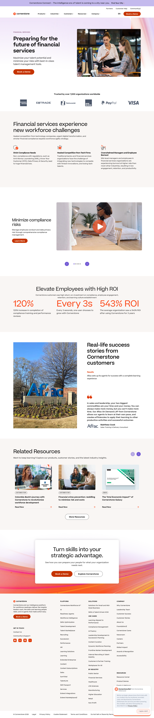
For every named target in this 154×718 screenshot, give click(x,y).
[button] (74, 263)
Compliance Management (98, 627)
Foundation (121, 626)
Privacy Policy (44, 714)
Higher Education (95, 694)
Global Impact (122, 647)
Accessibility (121, 656)
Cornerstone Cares (124, 631)
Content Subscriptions (68, 668)
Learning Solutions (67, 651)
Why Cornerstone (123, 605)
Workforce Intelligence (69, 618)
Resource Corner (123, 677)
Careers (120, 639)
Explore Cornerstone (88, 574)
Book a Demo (132, 14)
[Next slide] (87, 264)
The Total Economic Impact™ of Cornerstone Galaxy (119, 465)
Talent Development (68, 626)
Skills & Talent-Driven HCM (98, 612)
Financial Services (95, 678)
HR (61, 647)
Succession (64, 639)
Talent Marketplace (67, 631)
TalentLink (64, 681)
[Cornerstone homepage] (33, 601)
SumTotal (63, 677)
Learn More (20, 241)
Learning (63, 656)
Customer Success (124, 614)
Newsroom (121, 635)
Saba (62, 672)
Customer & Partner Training (99, 661)
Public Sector (93, 673)
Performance (65, 643)
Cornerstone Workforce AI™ (70, 605)
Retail (90, 699)
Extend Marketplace (68, 698)
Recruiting (64, 635)
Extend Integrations (67, 693)
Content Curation (95, 642)
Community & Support (21, 636)
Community (134, 9)
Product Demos (123, 681)
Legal (34, 714)
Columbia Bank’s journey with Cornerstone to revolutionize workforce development (33, 465)
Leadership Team (123, 610)
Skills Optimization (67, 622)
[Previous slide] (67, 264)
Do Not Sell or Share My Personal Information (108, 714)
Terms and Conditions (79, 714)
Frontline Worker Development (100, 650)
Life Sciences (93, 686)
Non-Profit (92, 703)
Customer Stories (123, 618)
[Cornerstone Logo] (21, 14)
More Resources (77, 517)
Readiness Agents (67, 614)
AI (61, 610)
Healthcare (92, 682)
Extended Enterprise (68, 660)
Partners (109, 9)
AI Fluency (92, 631)
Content (63, 664)
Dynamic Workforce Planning (99, 646)
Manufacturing (94, 690)
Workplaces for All (95, 665)
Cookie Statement (60, 714)
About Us (120, 622)
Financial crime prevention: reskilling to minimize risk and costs (74, 465)
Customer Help (121, 9)
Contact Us (17, 632)
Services (63, 689)
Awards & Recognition (125, 651)
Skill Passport (65, 685)
